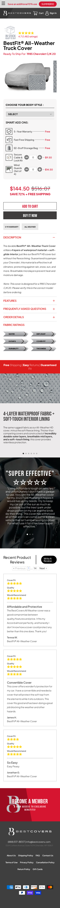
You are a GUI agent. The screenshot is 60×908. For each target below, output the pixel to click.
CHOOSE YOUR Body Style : (25, 104)
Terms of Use (12, 862)
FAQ (38, 855)
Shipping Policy (25, 855)
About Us (11, 855)
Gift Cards (37, 869)
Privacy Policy (27, 862)
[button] (23, 453)
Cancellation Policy (45, 862)
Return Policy (24, 869)
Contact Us (47, 855)
